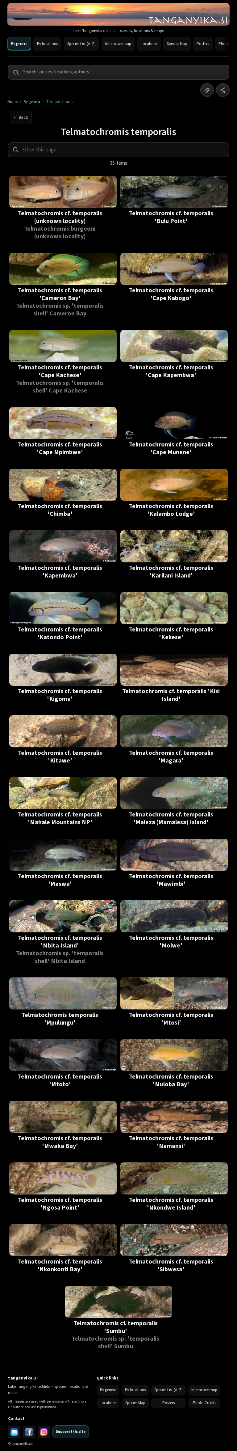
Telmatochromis (60, 102)
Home (12, 102)
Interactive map (118, 44)
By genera (19, 44)
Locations (149, 44)
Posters (203, 44)
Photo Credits (204, 1403)
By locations (47, 44)
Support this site (70, 1431)
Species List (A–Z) (81, 44)
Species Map (177, 44)
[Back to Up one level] (21, 117)
